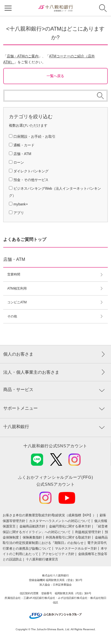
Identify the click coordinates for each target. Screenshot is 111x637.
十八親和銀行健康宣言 (42, 559)
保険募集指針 (32, 537)
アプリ (18, 213)
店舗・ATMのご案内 (23, 56)
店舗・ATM (22, 154)
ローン (18, 162)
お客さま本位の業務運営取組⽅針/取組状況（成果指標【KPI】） (49, 515)
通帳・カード (23, 145)
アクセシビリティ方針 (58, 554)
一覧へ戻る (55, 76)
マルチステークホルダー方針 (76, 548)
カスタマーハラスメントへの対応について (60, 521)
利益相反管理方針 (88, 532)
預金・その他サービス (30, 180)
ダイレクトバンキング (30, 171)
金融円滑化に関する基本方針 (70, 526)
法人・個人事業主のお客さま (31, 372)
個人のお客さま (18, 354)
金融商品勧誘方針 (32, 526)
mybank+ (20, 204)
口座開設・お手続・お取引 (34, 136)
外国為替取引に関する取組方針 (68, 537)
